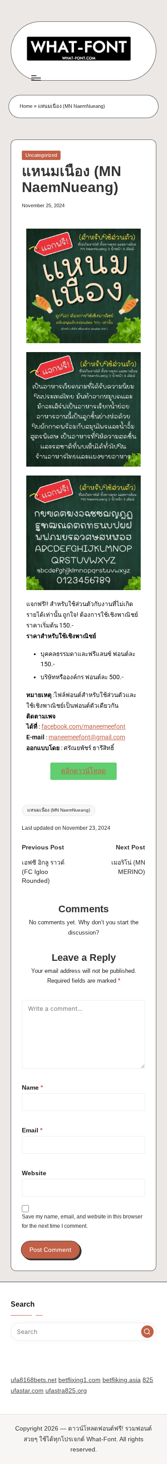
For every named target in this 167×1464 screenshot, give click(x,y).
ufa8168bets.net (34, 1380)
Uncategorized (41, 155)
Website (34, 1173)
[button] (147, 1331)
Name (32, 1087)
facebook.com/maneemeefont (83, 726)
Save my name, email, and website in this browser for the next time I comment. (82, 1221)
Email (32, 1130)
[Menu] (35, 77)
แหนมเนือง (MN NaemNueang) (58, 810)
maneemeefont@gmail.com (87, 737)
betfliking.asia (121, 1380)
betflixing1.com (79, 1380)
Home (26, 106)
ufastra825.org (66, 1390)
